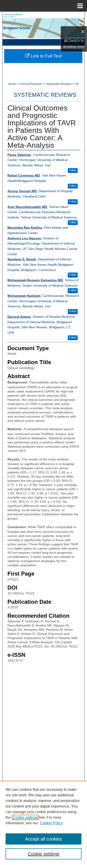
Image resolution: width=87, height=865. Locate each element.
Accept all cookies (43, 839)
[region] (43, 823)
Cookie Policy (51, 823)
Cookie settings (25, 817)
